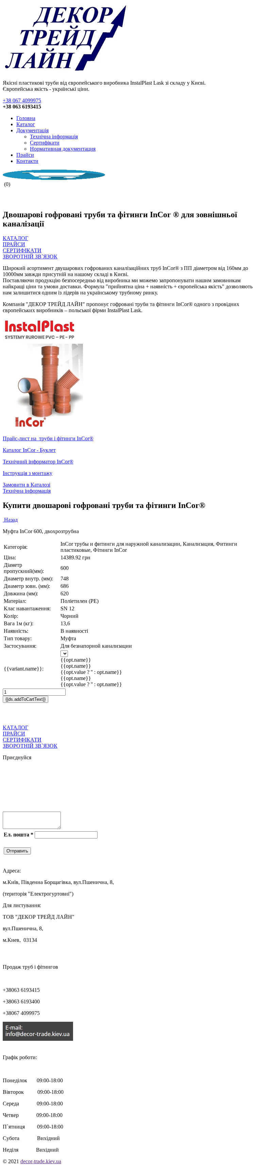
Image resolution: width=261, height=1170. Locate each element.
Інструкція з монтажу (27, 473)
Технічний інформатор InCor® (38, 461)
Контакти (27, 161)
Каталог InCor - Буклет (29, 450)
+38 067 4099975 (22, 100)
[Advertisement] (82, 713)
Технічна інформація (54, 136)
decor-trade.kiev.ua (40, 1161)
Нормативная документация (62, 149)
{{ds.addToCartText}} (25, 699)
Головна (25, 118)
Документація (32, 130)
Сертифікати (44, 143)
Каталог (25, 124)
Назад (10, 520)
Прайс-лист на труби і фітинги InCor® (48, 438)
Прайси (25, 155)
